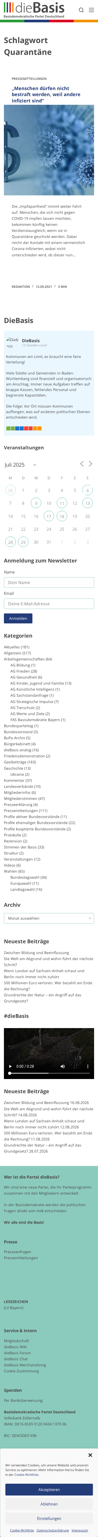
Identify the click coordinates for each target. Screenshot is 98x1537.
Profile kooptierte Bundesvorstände (35, 828)
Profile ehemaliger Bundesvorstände (36, 822)
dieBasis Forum (17, 1352)
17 (49, 516)
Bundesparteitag (18, 725)
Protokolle (12, 834)
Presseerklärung (18, 804)
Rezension (13, 840)
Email (9, 593)
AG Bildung (20, 665)
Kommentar (14, 780)
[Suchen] (81, 10)
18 (62, 516)
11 (62, 503)
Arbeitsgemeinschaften (24, 659)
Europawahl (20, 883)
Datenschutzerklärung (53, 1530)
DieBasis (18, 320)
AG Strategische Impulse (31, 701)
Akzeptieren (49, 1489)
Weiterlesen (31, 269)
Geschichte (13, 768)
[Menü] (91, 10)
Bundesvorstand (18, 731)
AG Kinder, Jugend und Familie (37, 683)
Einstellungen (49, 1518)
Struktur (11, 853)
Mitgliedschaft (16, 1340)
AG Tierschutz (22, 707)
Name (9, 572)
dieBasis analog (17, 749)
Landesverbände (18, 786)
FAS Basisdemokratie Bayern (35, 719)
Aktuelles (12, 646)
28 (10, 542)
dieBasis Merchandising (25, 1364)
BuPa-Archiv (14, 737)
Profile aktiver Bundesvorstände (32, 816)
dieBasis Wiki (15, 1346)
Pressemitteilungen (29, 78)
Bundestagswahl (24, 877)
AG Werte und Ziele (27, 713)
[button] (90, 1455)
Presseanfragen (17, 1251)
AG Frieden (20, 671)
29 (23, 542)
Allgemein (12, 652)
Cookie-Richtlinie (26, 1474)
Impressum (80, 1530)
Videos (9, 865)
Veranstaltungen (18, 859)
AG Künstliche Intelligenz (32, 689)
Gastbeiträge (15, 761)
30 (10, 490)
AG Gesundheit (23, 677)
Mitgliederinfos (17, 792)
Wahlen (10, 871)
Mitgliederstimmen (20, 798)
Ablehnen (49, 1504)
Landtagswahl (22, 889)
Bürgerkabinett (17, 743)
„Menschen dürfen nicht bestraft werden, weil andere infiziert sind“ (46, 94)
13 (87, 503)
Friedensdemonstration (24, 755)
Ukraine (17, 774)
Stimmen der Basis (20, 847)
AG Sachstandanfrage (29, 695)
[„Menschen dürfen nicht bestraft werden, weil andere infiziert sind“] (49, 150)
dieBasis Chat (16, 1358)
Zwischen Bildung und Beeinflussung (36, 952)
